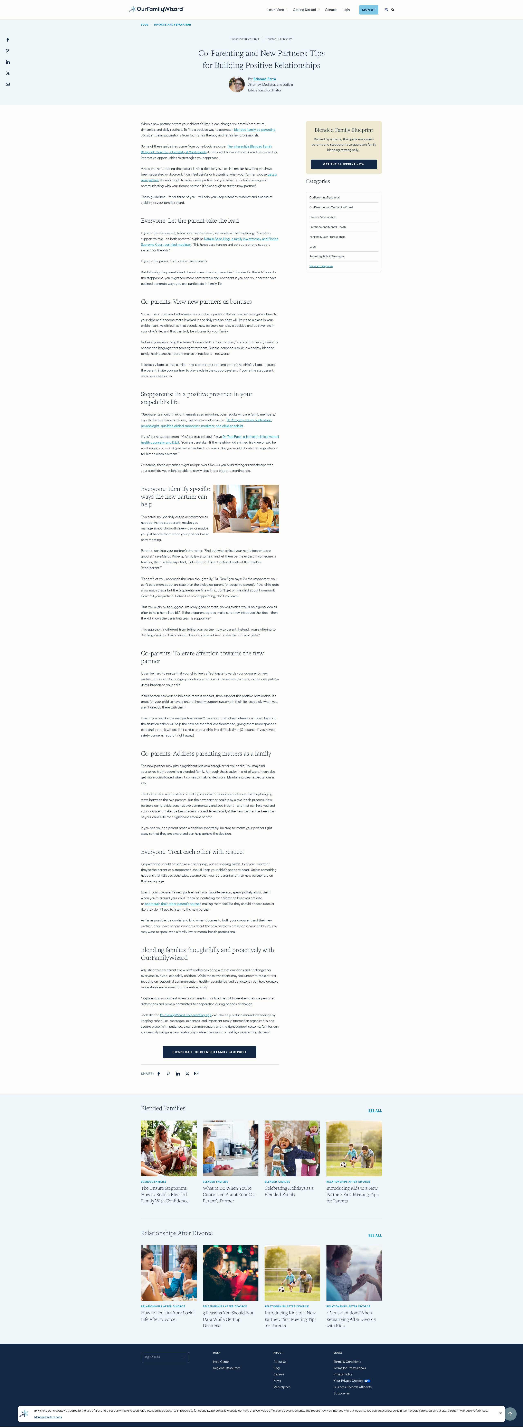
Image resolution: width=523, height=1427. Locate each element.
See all (375, 1235)
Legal (313, 246)
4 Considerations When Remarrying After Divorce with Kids (351, 1319)
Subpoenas (342, 1393)
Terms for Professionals (350, 1368)
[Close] (500, 1413)
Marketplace (282, 1387)
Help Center (221, 1361)
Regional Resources (226, 1368)
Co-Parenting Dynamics (324, 197)
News (277, 1380)
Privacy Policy (343, 1374)
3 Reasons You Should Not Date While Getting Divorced (228, 1319)
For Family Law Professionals (327, 236)
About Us (280, 1361)
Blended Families (154, 1181)
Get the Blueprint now (344, 164)
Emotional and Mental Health (328, 227)
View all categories (321, 266)
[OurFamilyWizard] (156, 9)
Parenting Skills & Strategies (327, 256)
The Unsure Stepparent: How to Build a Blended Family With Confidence (165, 1194)
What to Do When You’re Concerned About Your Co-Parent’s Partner (229, 1194)
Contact (331, 9)
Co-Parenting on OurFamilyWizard (331, 207)
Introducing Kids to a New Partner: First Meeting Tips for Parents (352, 1194)
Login (346, 9)
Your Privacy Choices (348, 1380)
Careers (279, 1374)
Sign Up (368, 9)
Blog (277, 1368)
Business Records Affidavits (353, 1387)
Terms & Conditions (347, 1361)
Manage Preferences (48, 1417)
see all (375, 1110)
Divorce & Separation (323, 217)
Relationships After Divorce (348, 1181)
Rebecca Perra (265, 79)
